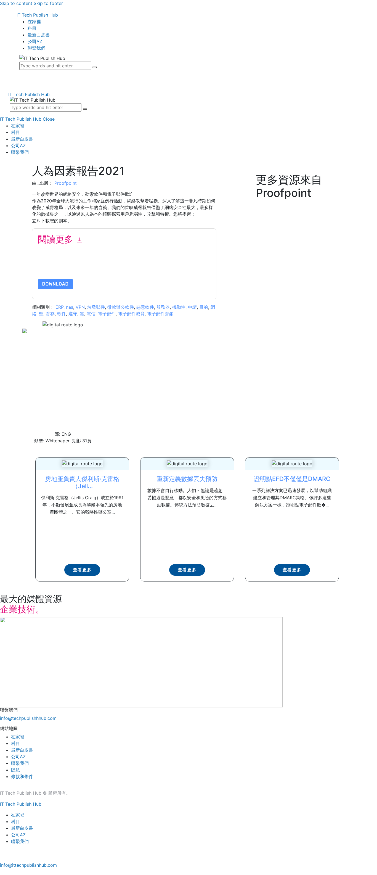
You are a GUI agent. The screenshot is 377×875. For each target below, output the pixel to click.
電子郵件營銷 (160, 313)
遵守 (72, 313)
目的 (203, 307)
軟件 (61, 313)
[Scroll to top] (3, 871)
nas (69, 307)
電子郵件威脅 (131, 313)
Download (55, 284)
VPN (80, 307)
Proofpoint (65, 183)
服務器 (163, 307)
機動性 (178, 307)
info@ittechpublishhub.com (28, 865)
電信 (91, 313)
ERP (59, 307)
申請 (192, 307)
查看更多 (82, 569)
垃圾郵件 (96, 307)
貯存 (50, 313)
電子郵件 (107, 313)
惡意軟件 (145, 307)
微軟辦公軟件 (120, 307)
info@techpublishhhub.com (28, 718)
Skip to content (16, 3)
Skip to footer (48, 3)
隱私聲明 (163, 266)
